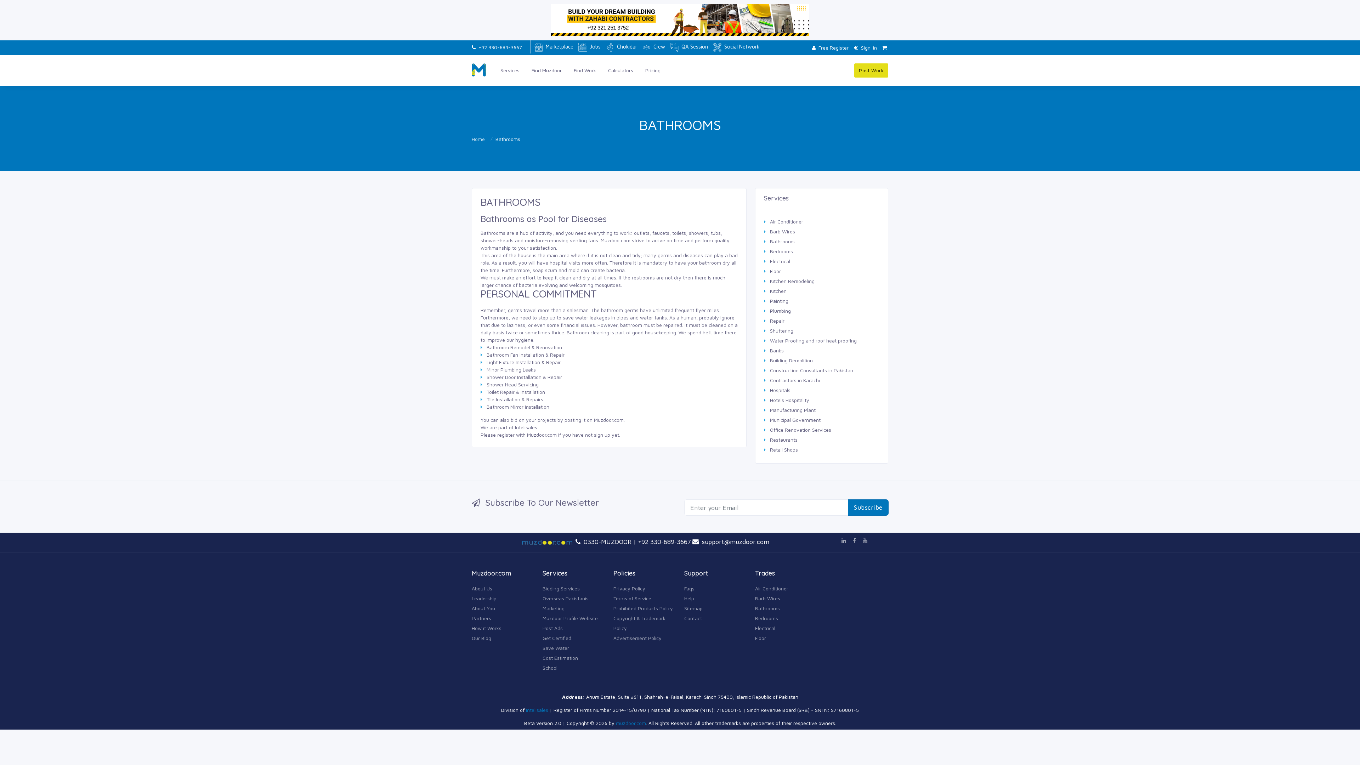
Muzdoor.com (609, 420)
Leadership (484, 598)
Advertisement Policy (637, 638)
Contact (693, 618)
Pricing (653, 70)
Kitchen (778, 291)
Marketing (554, 608)
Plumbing (780, 311)
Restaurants (784, 440)
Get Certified (557, 638)
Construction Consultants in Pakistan (811, 370)
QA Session (694, 47)
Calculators (620, 70)
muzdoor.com (631, 723)
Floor (775, 271)
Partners (481, 618)
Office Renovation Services (800, 430)
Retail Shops (784, 450)
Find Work (585, 70)
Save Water (556, 648)
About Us (482, 588)
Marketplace (558, 47)
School (550, 668)
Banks (777, 350)
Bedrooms (781, 251)
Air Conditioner (786, 222)
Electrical (780, 261)
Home (478, 139)
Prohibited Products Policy (643, 608)
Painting (779, 301)
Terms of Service (632, 598)
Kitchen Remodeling (792, 281)
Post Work (871, 70)
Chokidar (626, 47)
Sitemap (693, 608)
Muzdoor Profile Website (570, 618)
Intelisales (526, 427)
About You (483, 608)
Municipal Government (795, 420)
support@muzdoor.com (734, 541)
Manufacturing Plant (793, 410)
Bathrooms (782, 241)
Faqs (689, 588)
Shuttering (781, 331)
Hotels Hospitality (789, 400)
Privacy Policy (629, 588)
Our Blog (481, 638)
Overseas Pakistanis (566, 598)
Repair (777, 321)
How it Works (487, 628)
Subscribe (868, 507)
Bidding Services (561, 588)
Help (689, 598)
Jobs (594, 47)
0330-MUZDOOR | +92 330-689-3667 (636, 541)
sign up (602, 435)
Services (510, 70)
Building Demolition (791, 360)
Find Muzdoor (547, 70)
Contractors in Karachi (795, 380)
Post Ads (553, 628)
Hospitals (780, 390)
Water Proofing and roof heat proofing (813, 341)
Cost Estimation (560, 658)
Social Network (741, 47)
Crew (658, 47)
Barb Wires (782, 231)
